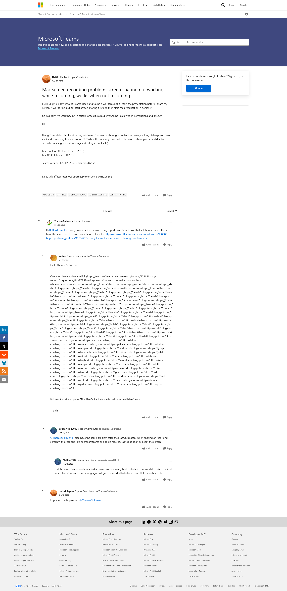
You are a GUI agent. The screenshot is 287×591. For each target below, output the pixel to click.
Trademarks (204, 586)
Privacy (162, 586)
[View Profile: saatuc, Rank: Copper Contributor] (53, 258)
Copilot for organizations (24, 555)
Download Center (66, 544)
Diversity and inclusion (241, 565)
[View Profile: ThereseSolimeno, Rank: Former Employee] (49, 222)
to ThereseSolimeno (98, 256)
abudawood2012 (68, 428)
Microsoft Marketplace (198, 565)
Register (233, 4)
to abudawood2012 (108, 459)
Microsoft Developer (197, 544)
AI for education (108, 576)
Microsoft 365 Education (112, 555)
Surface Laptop (20, 544)
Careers (235, 539)
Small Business (149, 576)
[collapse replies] (39, 221)
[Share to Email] (176, 521)
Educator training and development (116, 565)
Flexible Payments (66, 576)
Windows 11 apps (21, 576)
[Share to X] (154, 521)
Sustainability (237, 576)
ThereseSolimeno (64, 221)
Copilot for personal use (24, 560)
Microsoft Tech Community (199, 560)
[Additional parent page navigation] (67, 14)
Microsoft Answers (48, 48)
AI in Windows (20, 565)
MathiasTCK (69, 459)
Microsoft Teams (80, 14)
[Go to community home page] (40, 4)
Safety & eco (218, 586)
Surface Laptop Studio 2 (23, 549)
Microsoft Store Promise (69, 571)
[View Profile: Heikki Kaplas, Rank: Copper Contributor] (46, 79)
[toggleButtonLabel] (246, 14)
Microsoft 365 (149, 555)
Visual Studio (194, 576)
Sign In (243, 4)
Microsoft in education (111, 539)
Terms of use (191, 586)
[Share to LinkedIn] (143, 521)
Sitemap (133, 586)
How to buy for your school (113, 560)
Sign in (199, 88)
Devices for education (111, 544)
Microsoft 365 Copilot (152, 571)
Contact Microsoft (148, 586)
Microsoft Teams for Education (114, 549)
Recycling (231, 586)
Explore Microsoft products (25, 571)
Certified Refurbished (68, 565)
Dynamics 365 (149, 549)
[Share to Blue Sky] (165, 521)
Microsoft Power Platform (154, 560)
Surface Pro (18, 539)
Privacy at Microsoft (239, 555)
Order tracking (65, 560)
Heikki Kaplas (59, 77)
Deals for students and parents (114, 571)
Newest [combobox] (171, 211)
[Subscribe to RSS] (171, 521)
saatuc (62, 256)
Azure (191, 539)
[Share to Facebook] (149, 521)
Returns (62, 555)
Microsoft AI (148, 539)
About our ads (244, 586)
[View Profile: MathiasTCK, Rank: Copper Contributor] (57, 461)
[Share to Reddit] (160, 521)
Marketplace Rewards (197, 571)
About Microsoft (238, 544)
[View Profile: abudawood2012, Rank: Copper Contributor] (53, 430)
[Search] (223, 5)
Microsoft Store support (69, 549)
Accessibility (236, 571)
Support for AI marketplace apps (201, 555)
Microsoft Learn (195, 549)
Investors (235, 560)
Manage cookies (175, 586)
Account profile (65, 539)
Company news (238, 549)
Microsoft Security (151, 544)
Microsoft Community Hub (49, 14)
